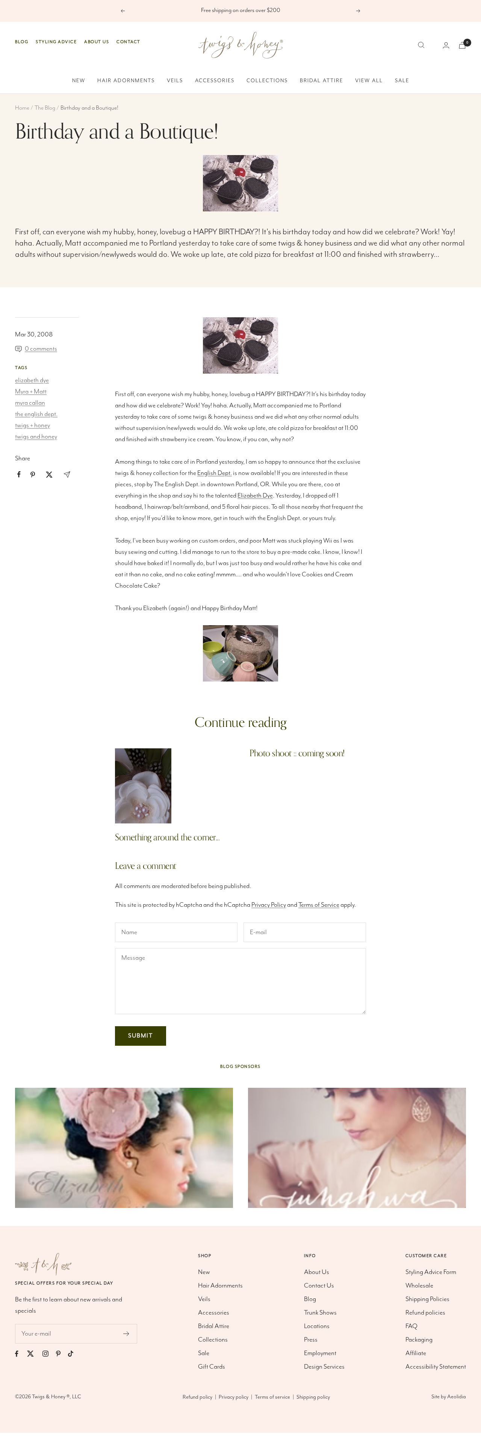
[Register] (126, 1333)
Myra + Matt (31, 391)
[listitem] (19, 474)
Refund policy (197, 1397)
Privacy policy (233, 1397)
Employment (320, 1353)
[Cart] (462, 45)
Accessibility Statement (435, 1367)
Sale (402, 81)
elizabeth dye (32, 380)
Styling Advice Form (430, 1272)
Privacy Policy (268, 905)
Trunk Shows (320, 1312)
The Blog (45, 108)
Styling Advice (56, 41)
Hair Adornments (126, 81)
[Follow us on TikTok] (74, 1353)
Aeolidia (456, 1397)
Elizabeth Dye (255, 495)
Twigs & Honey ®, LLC (56, 1397)
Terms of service (272, 1397)
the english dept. (36, 414)
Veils (175, 81)
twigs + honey (32, 425)
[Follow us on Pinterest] (62, 1353)
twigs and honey (36, 436)
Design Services (324, 1367)
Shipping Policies (427, 1299)
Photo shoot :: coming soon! (297, 753)
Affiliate (415, 1353)
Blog (21, 41)
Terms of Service (318, 905)
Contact (128, 41)
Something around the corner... (167, 837)
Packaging (419, 1339)
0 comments (41, 349)
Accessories (214, 81)
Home (22, 108)
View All (369, 81)
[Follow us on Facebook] (20, 1353)
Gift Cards (211, 1367)
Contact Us (319, 1285)
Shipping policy (313, 1397)
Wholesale (419, 1285)
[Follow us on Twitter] (34, 1353)
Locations (317, 1326)
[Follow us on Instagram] (49, 1353)
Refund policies (425, 1312)
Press (311, 1339)
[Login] (446, 45)
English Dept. (214, 473)
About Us (96, 41)
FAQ (411, 1326)
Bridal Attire (321, 81)
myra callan (30, 403)
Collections (267, 81)
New (78, 81)
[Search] (421, 45)
